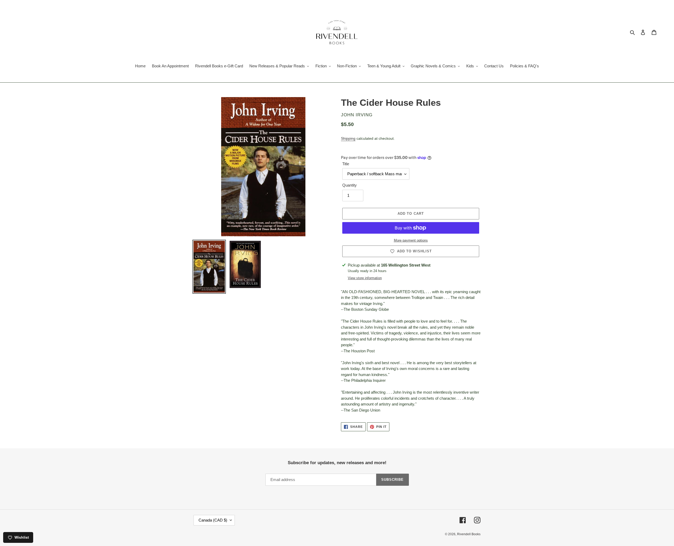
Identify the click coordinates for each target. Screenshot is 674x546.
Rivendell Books (468, 534)
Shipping (348, 138)
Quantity (349, 185)
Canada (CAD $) (213, 520)
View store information (365, 278)
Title (345, 164)
